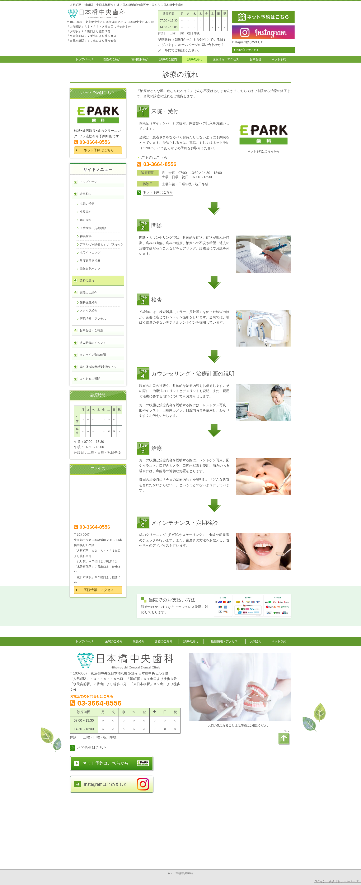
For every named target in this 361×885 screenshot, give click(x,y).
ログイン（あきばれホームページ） (337, 881)
